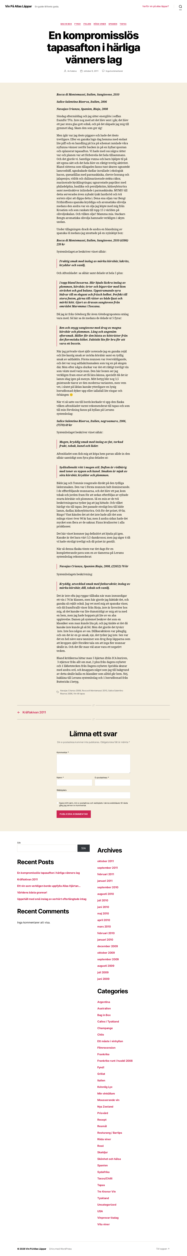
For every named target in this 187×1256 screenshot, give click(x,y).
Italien (87, 24)
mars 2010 (104, 926)
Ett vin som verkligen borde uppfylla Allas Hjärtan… (49, 885)
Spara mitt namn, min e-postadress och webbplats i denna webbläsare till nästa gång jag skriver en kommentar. (93, 804)
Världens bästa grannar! (32, 892)
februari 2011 (105, 874)
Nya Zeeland (105, 1106)
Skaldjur (102, 1152)
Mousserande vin (108, 1100)
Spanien (113, 24)
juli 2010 (102, 900)
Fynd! (77, 24)
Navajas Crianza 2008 (70, 690)
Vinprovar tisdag (108, 1217)
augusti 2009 (105, 965)
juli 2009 (103, 972)
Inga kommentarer (114, 71)
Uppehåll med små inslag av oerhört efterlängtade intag (51, 899)
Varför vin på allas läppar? (155, 6)
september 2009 (108, 959)
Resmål (102, 1126)
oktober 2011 (105, 861)
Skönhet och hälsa (109, 1159)
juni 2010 (103, 907)
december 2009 (107, 946)
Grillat (101, 1073)
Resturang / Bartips (109, 1132)
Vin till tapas (79, 693)
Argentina (103, 1002)
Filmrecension (106, 1047)
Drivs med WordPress (60, 1248)
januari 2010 (105, 939)
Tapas (123, 24)
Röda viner (100, 24)
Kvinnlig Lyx (104, 1087)
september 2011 (107, 867)
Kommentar (63, 752)
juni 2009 (103, 978)
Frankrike (103, 1054)
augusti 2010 (105, 893)
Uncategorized (106, 1204)
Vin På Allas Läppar (18, 6)
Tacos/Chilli (104, 1178)
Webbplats (62, 790)
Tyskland (103, 1198)
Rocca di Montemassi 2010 (94, 690)
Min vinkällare (106, 1093)
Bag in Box (66, 24)
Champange (105, 1028)
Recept (101, 1119)
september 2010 (107, 887)
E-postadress (102, 778)
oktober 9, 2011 (91, 71)
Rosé (100, 1145)
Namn (60, 778)
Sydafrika (103, 1172)
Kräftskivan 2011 (27, 879)
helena (73, 71)
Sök (19, 842)
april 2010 (103, 920)
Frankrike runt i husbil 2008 (115, 1060)
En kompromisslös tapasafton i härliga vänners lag (48, 872)
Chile (100, 1034)
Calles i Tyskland (108, 1021)
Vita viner (103, 1224)
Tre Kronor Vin (106, 1191)
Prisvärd (102, 1113)
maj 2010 (103, 913)
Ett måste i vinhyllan (110, 1041)
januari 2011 (105, 880)
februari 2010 (106, 933)
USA (100, 1211)
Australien (104, 1008)
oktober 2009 (106, 952)
